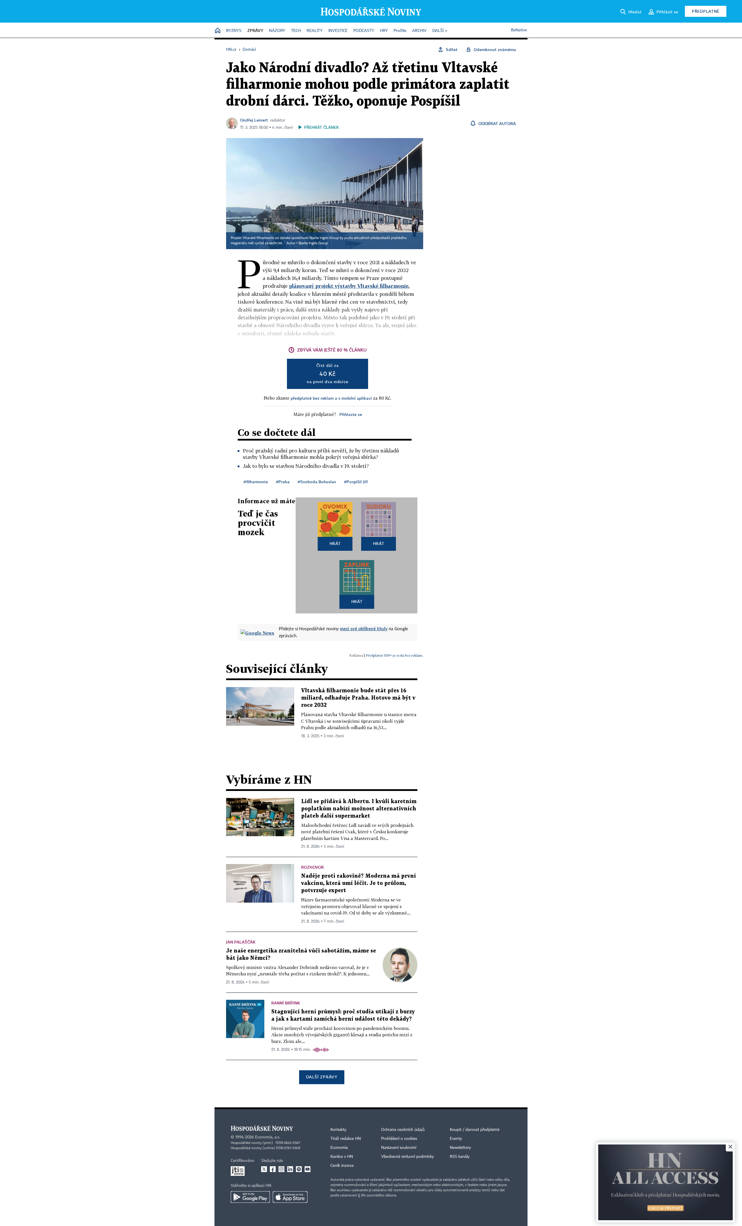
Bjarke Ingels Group (313, 243)
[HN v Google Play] (250, 1197)
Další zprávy (321, 1076)
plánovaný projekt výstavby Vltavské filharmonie (348, 286)
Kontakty (338, 1130)
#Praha (283, 481)
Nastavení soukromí (398, 1148)
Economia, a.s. (267, 1137)
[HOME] (217, 31)
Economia (339, 1148)
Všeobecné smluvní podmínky (407, 1157)
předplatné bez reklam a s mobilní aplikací (331, 398)
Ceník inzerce (342, 1166)
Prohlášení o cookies (399, 1139)
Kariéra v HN (341, 1157)
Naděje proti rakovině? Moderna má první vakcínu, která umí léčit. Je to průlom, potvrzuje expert (358, 883)
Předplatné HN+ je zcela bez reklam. (394, 655)
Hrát (335, 543)
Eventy (456, 1139)
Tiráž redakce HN (345, 1139)
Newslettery (460, 1148)
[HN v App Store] (290, 1197)
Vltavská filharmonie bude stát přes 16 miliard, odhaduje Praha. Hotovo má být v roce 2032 (358, 698)
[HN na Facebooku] (273, 1169)
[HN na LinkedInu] (290, 1169)
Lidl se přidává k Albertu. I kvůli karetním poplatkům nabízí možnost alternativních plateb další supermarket (359, 808)
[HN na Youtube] (307, 1169)
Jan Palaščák (240, 941)
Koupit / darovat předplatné (474, 1130)
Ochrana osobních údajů (403, 1130)
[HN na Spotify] (299, 1169)
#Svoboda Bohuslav (317, 481)
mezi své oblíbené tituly (364, 628)
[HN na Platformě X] (264, 1169)
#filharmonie (255, 481)
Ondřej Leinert (254, 119)
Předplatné (705, 11)
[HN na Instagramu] (281, 1169)
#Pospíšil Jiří (356, 481)
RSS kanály (460, 1157)
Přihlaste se (350, 414)
